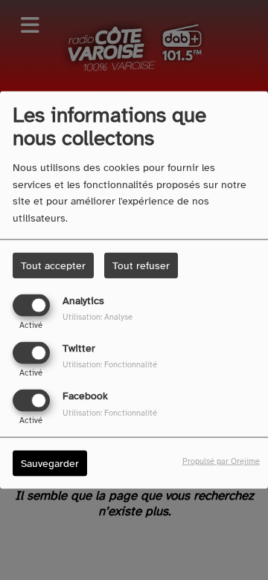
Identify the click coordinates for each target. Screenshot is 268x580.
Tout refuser (141, 265)
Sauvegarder (50, 463)
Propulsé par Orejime (221, 461)
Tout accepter (53, 265)
